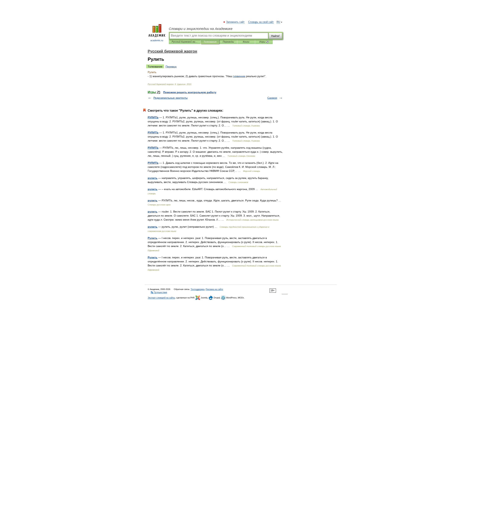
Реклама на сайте (214, 289)
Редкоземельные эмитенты (170, 97)
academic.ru (156, 40)
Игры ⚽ (264, 41)
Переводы (228, 41)
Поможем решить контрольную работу (189, 92)
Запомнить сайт (236, 22)
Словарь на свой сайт (261, 22)
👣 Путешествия (159, 292)
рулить (152, 178)
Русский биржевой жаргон (185, 41)
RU (278, 22)
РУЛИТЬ (153, 117)
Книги (246, 41)
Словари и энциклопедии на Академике (200, 29)
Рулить (152, 238)
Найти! (275, 35)
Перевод (171, 66)
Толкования (209, 41)
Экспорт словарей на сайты (161, 298)
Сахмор (272, 97)
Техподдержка (197, 289)
